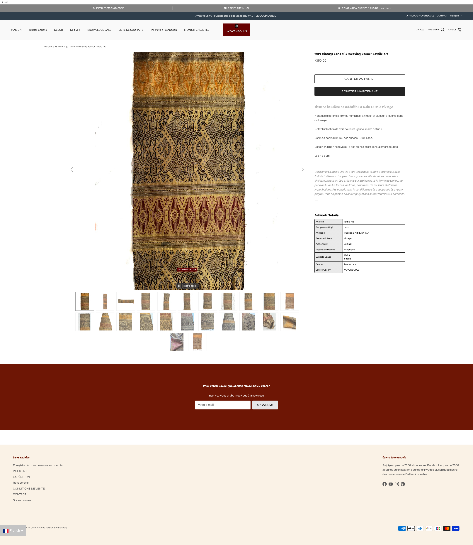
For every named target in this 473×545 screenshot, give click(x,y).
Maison (48, 46)
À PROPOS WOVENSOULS (420, 15)
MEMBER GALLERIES (196, 29)
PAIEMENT (20, 471)
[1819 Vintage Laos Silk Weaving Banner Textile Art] (105, 301)
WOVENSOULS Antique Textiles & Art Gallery (44, 527)
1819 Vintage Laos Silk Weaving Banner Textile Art (80, 46)
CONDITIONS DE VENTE (29, 488)
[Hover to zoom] (187, 171)
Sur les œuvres (22, 500)
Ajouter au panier (360, 78)
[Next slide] (302, 169)
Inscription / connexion (164, 29)
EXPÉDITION (21, 476)
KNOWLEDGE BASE (99, 29)
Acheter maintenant (360, 91)
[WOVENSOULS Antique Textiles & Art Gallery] (236, 29)
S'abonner (265, 405)
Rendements (21, 482)
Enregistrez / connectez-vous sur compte (37, 465)
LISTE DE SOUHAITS (131, 29)
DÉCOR (58, 29)
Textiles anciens (38, 29)
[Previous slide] (71, 169)
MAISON (16, 29)
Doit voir (75, 29)
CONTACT (442, 15)
